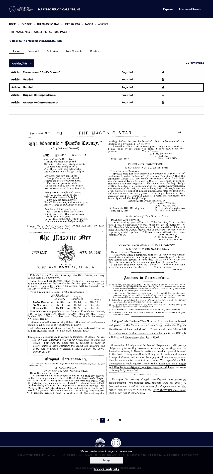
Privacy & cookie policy (106, 469)
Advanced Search (190, 9)
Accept (107, 460)
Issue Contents (74, 51)
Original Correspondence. (39, 95)
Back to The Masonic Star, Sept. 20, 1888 (36, 40)
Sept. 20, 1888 (72, 24)
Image (16, 51)
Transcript (33, 51)
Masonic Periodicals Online (59, 9)
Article (15, 72)
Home (12, 24)
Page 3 (89, 24)
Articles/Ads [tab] (19, 63)
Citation (94, 51)
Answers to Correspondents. (40, 102)
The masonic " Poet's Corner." (41, 72)
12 (120, 420)
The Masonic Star (48, 24)
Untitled (28, 79)
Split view (52, 51)
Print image (196, 62)
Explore (168, 9)
